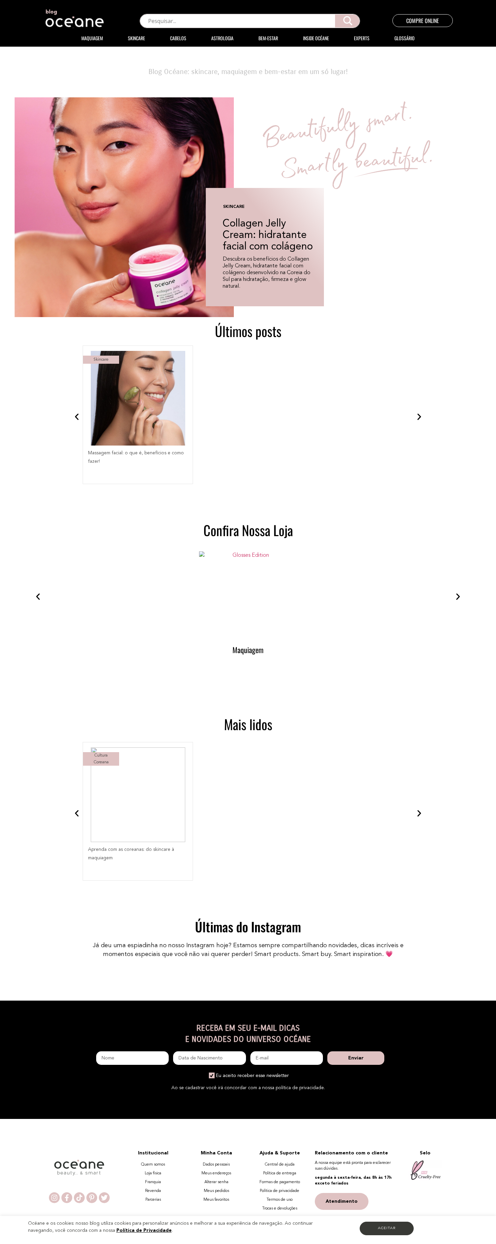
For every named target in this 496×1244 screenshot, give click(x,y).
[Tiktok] (79, 1197)
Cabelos (178, 38)
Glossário (404, 38)
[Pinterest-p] (91, 1197)
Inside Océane (316, 38)
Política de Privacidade (144, 1230)
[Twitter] (104, 1197)
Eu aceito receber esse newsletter (252, 1075)
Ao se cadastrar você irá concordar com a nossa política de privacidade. (248, 1087)
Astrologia (222, 38)
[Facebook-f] (66, 1197)
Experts (361, 38)
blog (51, 12)
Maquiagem (92, 38)
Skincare (136, 38)
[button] (77, 417)
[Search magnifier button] (347, 21)
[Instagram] (54, 1197)
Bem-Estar (268, 38)
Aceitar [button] (386, 1228)
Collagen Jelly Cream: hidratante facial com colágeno (268, 235)
